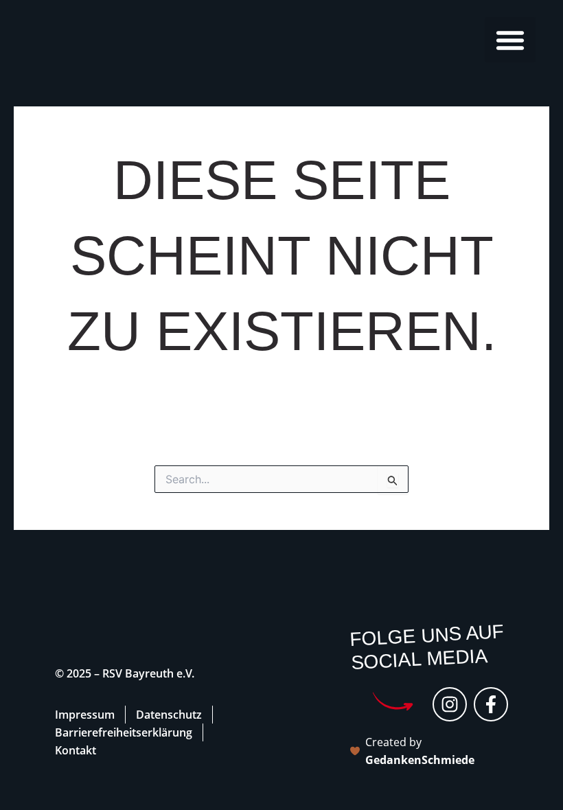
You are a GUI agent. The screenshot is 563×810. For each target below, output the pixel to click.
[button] (510, 39)
